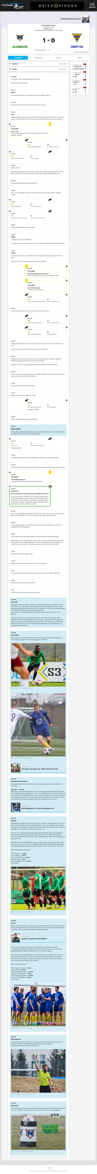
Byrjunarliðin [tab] (38, 57)
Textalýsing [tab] (18, 57)
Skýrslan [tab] (58, 57)
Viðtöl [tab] (79, 57)
